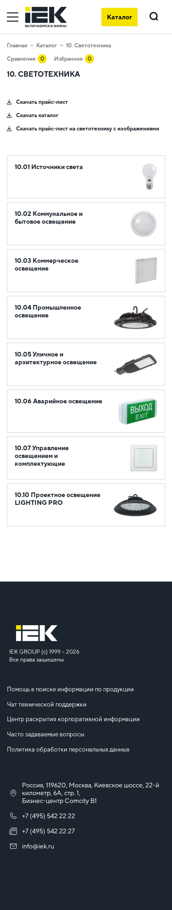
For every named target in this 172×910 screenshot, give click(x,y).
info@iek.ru (38, 846)
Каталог (46, 45)
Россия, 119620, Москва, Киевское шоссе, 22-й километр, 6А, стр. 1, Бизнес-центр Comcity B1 (90, 792)
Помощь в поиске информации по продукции (70, 689)
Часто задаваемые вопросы (45, 734)
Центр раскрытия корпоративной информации (73, 719)
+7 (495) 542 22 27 (48, 831)
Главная (17, 45)
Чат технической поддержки (47, 704)
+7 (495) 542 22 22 (48, 816)
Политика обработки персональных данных (68, 749)
